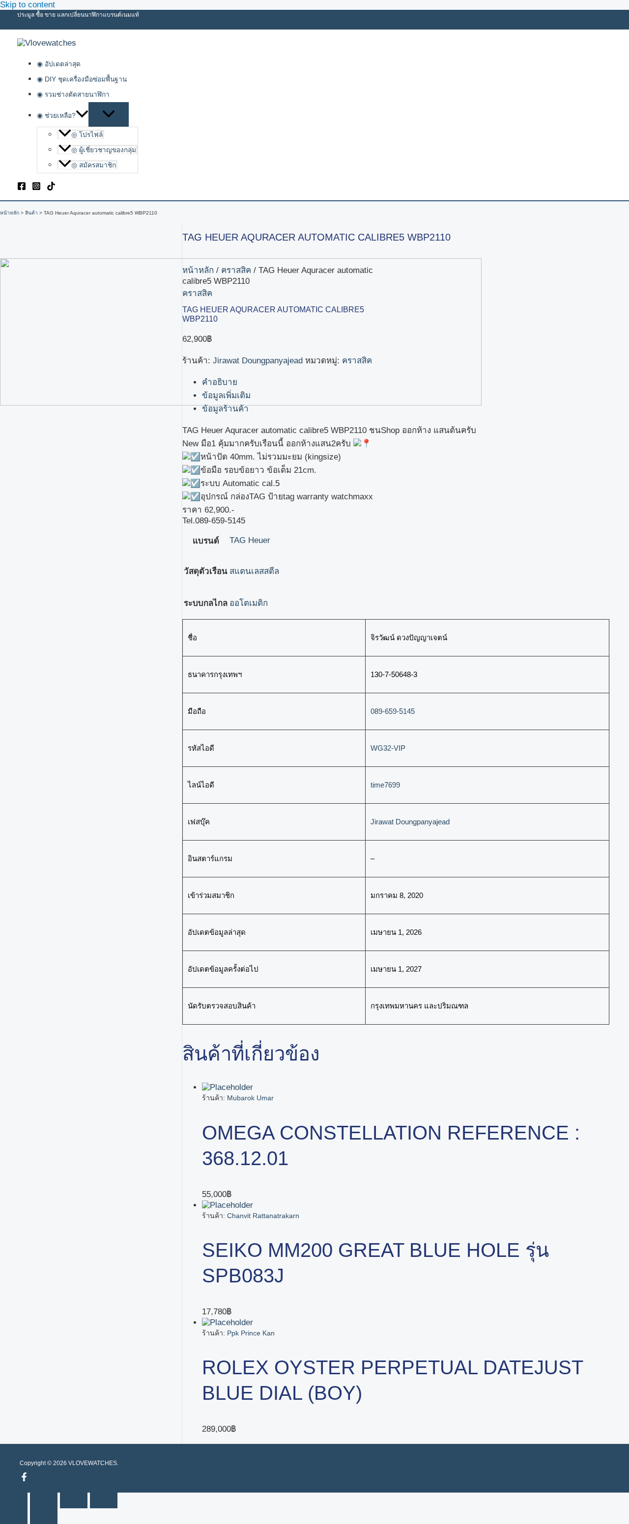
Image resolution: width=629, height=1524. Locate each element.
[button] (82, 115)
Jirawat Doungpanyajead (258, 360)
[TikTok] (51, 187)
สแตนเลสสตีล (254, 571)
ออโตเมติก (248, 603)
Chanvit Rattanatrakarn (263, 1216)
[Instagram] (36, 187)
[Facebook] (21, 187)
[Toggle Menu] (108, 114)
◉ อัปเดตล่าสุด (59, 64)
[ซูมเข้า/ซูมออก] (14, 1500)
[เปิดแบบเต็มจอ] (43, 1500)
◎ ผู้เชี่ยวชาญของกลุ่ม (103, 150)
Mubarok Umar (250, 1098)
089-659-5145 (393, 711)
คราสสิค (236, 270)
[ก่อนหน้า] (14, 1516)
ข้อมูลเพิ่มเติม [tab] (226, 395)
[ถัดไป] (43, 1516)
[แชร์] (73, 1500)
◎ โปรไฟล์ (87, 134)
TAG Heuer (249, 540)
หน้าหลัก (198, 270)
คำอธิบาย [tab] (219, 382)
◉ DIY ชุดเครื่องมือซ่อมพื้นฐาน (82, 79)
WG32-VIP (388, 748)
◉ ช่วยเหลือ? (56, 115)
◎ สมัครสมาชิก (93, 165)
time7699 (385, 785)
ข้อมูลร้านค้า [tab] (225, 408)
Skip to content (27, 4)
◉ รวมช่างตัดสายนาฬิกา (73, 94)
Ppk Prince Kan (251, 1333)
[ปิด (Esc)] (103, 1500)
